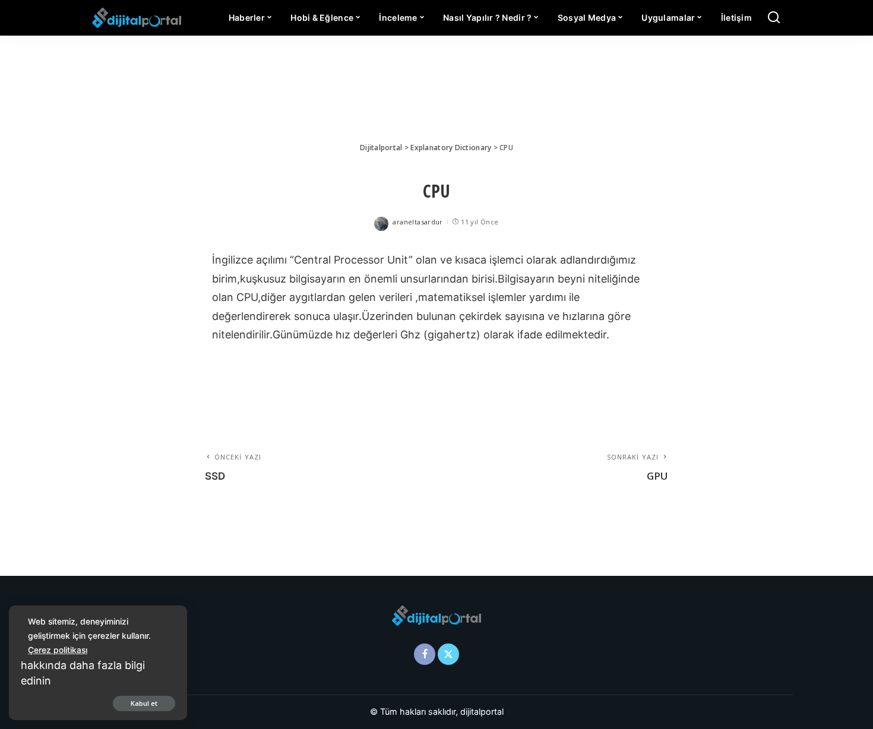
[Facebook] (424, 654)
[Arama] (774, 18)
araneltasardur (417, 221)
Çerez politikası (57, 650)
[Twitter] (448, 654)
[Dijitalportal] (136, 18)
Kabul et (144, 703)
